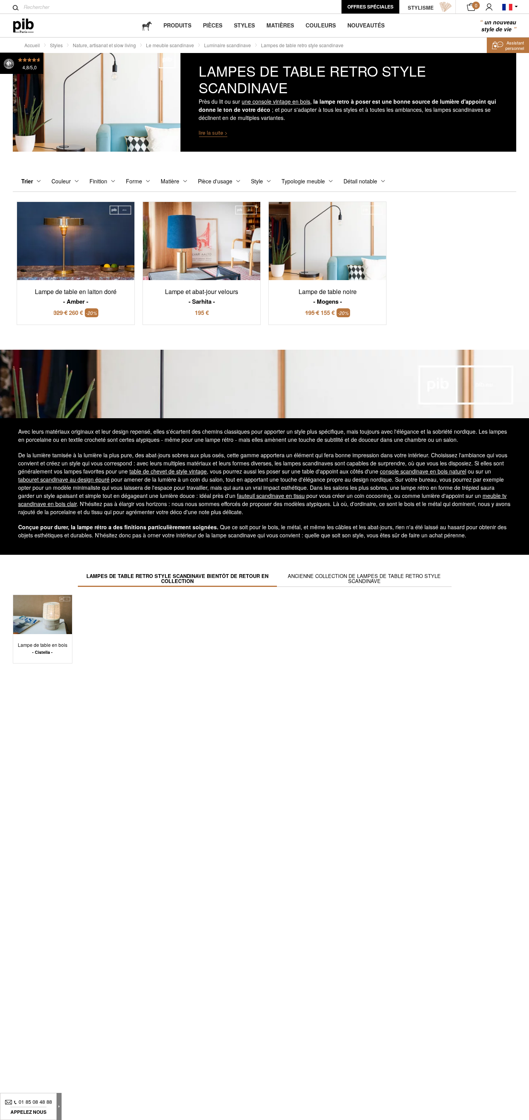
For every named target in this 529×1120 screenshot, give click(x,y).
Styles (244, 25)
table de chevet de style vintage (168, 471)
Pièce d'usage (215, 181)
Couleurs (321, 25)
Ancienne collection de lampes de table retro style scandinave (364, 578)
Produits (177, 25)
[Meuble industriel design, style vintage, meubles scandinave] (29, 25)
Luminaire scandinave (227, 45)
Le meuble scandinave (170, 45)
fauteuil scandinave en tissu (271, 495)
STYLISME (421, 7)
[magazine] (147, 25)
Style (257, 181)
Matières (280, 25)
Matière (170, 181)
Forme (134, 181)
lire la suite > (213, 132)
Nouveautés (366, 25)
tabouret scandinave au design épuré (64, 479)
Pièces (212, 25)
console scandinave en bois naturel (423, 471)
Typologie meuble (303, 181)
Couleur (61, 181)
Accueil (32, 45)
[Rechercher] (16, 7)
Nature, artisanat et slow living (104, 45)
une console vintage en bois (276, 101)
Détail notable (360, 181)
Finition (98, 181)
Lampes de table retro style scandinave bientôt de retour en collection (177, 578)
